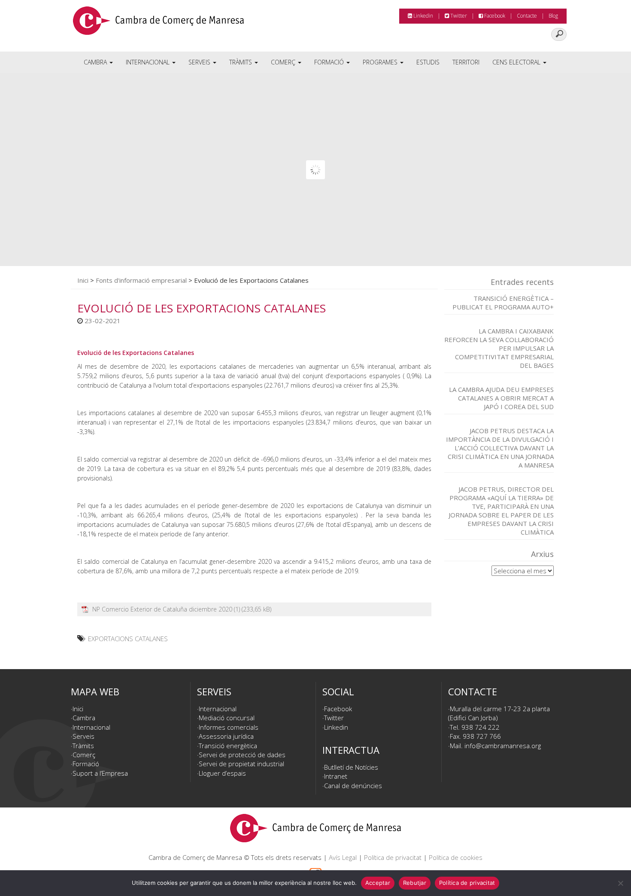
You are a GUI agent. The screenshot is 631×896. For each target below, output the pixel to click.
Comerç (284, 62)
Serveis (200, 62)
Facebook (494, 15)
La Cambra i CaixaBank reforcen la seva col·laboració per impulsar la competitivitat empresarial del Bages (499, 348)
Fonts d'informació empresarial (141, 280)
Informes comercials (228, 727)
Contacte (527, 15)
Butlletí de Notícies (351, 767)
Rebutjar (414, 882)
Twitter (458, 15)
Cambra (96, 62)
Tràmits (241, 62)
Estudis (428, 62)
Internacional (148, 62)
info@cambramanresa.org (502, 745)
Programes (381, 62)
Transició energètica (228, 745)
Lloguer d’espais (222, 773)
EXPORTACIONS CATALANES (128, 638)
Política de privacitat (393, 857)
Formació (330, 62)
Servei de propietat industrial (241, 763)
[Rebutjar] (620, 883)
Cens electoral (517, 62)
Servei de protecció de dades (242, 754)
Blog (553, 15)
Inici (82, 280)
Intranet (335, 776)
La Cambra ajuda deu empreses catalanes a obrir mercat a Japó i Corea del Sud (501, 398)
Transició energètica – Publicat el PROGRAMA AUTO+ (503, 302)
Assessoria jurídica (226, 736)
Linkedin (422, 15)
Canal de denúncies (353, 785)
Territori (465, 62)
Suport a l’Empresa (100, 773)
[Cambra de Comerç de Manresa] (158, 23)
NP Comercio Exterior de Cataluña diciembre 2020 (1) (166, 609)
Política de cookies (455, 857)
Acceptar (377, 882)
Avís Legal (343, 857)
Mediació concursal (227, 717)
